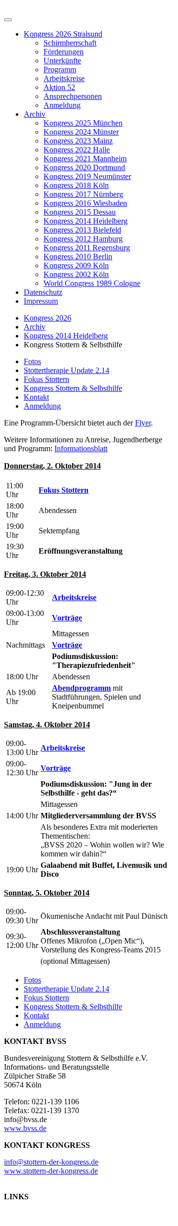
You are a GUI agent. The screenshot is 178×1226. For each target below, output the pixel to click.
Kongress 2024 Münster (81, 132)
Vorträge (67, 617)
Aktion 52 (59, 87)
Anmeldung (62, 105)
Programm (60, 69)
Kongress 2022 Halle (77, 149)
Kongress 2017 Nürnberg (83, 194)
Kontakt (36, 397)
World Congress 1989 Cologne (92, 283)
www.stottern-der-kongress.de (51, 1171)
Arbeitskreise (64, 78)
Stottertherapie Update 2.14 (66, 370)
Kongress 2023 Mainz (78, 141)
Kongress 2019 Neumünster (87, 176)
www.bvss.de (25, 1128)
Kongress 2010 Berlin (78, 256)
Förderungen (64, 51)
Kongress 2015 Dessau (80, 212)
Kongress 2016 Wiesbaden (85, 203)
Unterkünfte (62, 60)
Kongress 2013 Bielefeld (82, 230)
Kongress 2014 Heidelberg (86, 221)
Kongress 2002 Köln (76, 274)
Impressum (41, 301)
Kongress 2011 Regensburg (87, 247)
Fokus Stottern (46, 379)
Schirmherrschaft (70, 43)
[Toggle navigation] (8, 19)
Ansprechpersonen (73, 96)
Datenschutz (43, 292)
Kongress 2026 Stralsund (63, 34)
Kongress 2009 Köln (76, 265)
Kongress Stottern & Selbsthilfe (73, 388)
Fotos (32, 361)
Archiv (34, 114)
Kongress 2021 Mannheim (85, 158)
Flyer (143, 423)
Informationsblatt (80, 448)
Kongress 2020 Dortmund (84, 167)
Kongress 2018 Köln (76, 185)
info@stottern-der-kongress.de (51, 1162)
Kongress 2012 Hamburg (83, 239)
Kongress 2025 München (83, 123)
